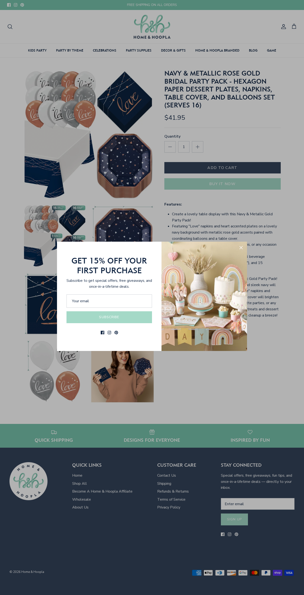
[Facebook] (102, 332)
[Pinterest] (116, 332)
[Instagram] (109, 332)
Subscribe (109, 317)
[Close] (241, 247)
